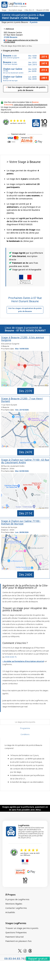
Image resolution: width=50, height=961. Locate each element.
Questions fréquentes (16, 932)
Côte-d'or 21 (29, 10)
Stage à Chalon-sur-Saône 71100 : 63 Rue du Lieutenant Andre (25, 461)
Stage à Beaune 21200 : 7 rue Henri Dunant (22, 400)
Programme (25, 728)
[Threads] (30, 950)
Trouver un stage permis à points (21, 928)
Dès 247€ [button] (25, 452)
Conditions (25, 734)
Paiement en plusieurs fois (18, 941)
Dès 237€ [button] (25, 391)
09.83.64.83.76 (10, 657)
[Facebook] (25, 950)
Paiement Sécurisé (14, 936)
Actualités (10, 912)
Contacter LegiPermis (16, 908)
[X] (20, 950)
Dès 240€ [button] (25, 574)
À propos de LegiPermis (17, 899)
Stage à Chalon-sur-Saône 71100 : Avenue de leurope (21, 522)
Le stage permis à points (25, 722)
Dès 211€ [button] (25, 513)
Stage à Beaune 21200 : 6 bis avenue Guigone (22, 339)
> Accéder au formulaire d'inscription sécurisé (23, 661)
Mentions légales (13, 903)
